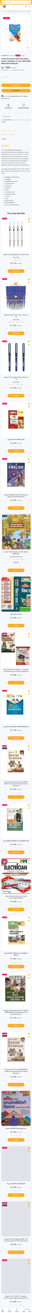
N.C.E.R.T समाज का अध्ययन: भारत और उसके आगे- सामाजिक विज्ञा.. (16, 553)
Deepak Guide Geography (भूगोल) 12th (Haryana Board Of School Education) (16, 1240)
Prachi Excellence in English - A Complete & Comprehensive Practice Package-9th (16, 670)
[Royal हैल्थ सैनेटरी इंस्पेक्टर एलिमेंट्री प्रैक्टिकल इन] (16, 706)
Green (21, 322)
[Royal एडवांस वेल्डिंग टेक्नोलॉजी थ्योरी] (16, 1163)
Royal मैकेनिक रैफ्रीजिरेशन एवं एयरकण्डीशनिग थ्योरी (16, 841)
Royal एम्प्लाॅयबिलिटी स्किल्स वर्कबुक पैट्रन (16, 1128)
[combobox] (16, 2)
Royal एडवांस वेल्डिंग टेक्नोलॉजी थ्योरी (16, 1184)
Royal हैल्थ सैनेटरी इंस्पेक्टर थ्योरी (16, 439)
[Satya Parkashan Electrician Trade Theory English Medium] (16, 876)
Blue (12, 260)
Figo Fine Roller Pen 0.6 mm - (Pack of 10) (16, 316)
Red (20, 260)
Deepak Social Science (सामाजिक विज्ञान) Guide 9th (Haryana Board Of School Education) (16, 1071)
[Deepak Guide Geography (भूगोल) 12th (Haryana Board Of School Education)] (16, 1218)
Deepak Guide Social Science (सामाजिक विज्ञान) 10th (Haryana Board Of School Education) (16, 783)
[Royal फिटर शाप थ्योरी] (16, 594)
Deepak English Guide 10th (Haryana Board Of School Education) (16, 496)
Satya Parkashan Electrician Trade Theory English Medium (16, 897)
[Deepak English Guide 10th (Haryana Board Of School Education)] (16, 474)
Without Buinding (20, 559)
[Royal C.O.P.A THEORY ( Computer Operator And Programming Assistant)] (16, 1276)
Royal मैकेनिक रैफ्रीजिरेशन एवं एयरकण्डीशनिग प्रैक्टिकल (16, 954)
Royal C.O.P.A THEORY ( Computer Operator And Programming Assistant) (16, 1297)
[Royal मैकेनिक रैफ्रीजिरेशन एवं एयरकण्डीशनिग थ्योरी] (16, 820)
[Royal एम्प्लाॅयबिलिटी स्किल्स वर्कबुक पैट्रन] (16, 1108)
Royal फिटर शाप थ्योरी (16, 614)
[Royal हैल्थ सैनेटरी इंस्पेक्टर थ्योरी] (16, 419)
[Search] (28, 2)
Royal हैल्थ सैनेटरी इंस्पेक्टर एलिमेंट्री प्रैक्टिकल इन (16, 727)
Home (2, 11)
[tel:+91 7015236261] (26, 6)
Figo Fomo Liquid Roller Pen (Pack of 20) (16, 254)
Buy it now (16, 90)
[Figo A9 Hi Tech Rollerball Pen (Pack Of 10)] (16, 357)
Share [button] (5, 139)
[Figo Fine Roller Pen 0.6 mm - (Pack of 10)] (16, 294)
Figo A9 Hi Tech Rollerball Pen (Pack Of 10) (16, 378)
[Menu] (30, 6)
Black (16, 260)
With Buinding (11, 559)
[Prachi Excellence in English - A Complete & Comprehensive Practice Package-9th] (16, 649)
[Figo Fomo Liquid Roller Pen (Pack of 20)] (16, 234)
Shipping (10, 70)
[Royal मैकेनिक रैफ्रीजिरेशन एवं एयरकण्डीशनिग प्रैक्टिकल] (16, 933)
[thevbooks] (4, 6)
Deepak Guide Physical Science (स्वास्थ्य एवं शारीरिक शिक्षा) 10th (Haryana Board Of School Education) (16, 1012)
